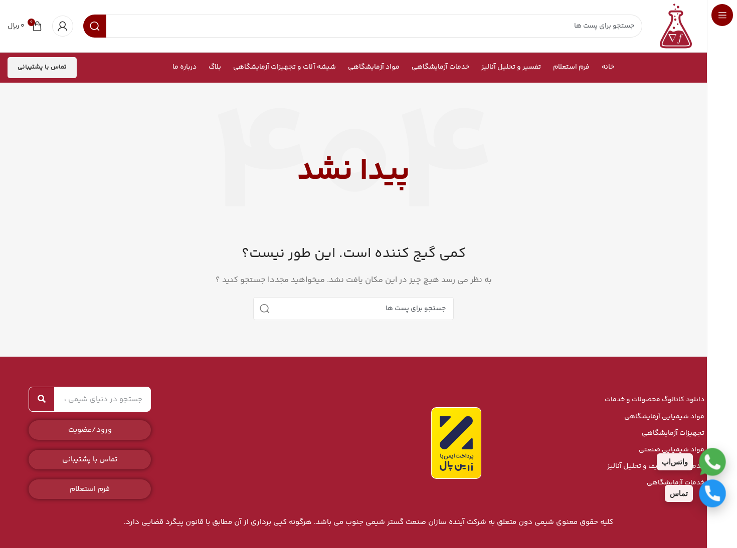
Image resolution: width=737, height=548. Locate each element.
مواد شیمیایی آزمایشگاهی (664, 416)
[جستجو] (264, 308)
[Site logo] (675, 26)
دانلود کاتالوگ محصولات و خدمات (654, 399)
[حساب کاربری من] (62, 26)
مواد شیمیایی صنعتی (671, 449)
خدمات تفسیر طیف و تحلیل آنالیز (655, 466)
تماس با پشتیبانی (42, 67)
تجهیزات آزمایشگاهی (673, 433)
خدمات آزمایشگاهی (675, 482)
